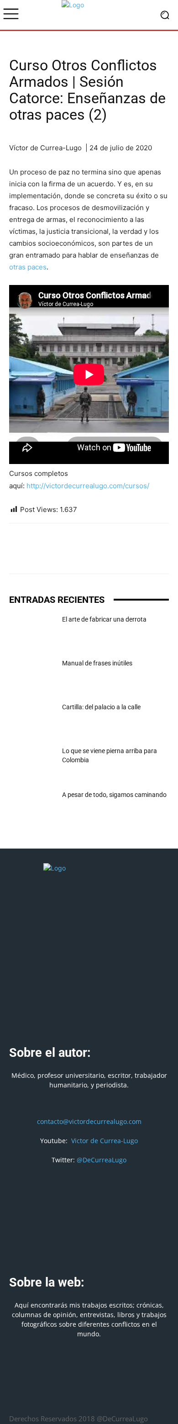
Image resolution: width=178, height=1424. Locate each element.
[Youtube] (122, 1396)
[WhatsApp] (60, 555)
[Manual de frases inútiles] (32, 675)
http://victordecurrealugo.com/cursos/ (87, 485)
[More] (144, 555)
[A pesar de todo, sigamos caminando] (32, 806)
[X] (39, 555)
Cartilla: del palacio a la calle (101, 707)
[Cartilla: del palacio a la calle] (32, 718)
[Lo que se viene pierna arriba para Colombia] (32, 762)
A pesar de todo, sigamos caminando (114, 794)
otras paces (28, 267)
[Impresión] (102, 555)
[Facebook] (18, 555)
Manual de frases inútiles (97, 663)
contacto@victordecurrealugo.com (89, 1121)
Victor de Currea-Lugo (104, 1140)
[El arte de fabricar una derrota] (32, 631)
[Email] (81, 555)
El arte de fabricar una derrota (104, 619)
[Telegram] (123, 555)
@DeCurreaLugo (101, 1159)
